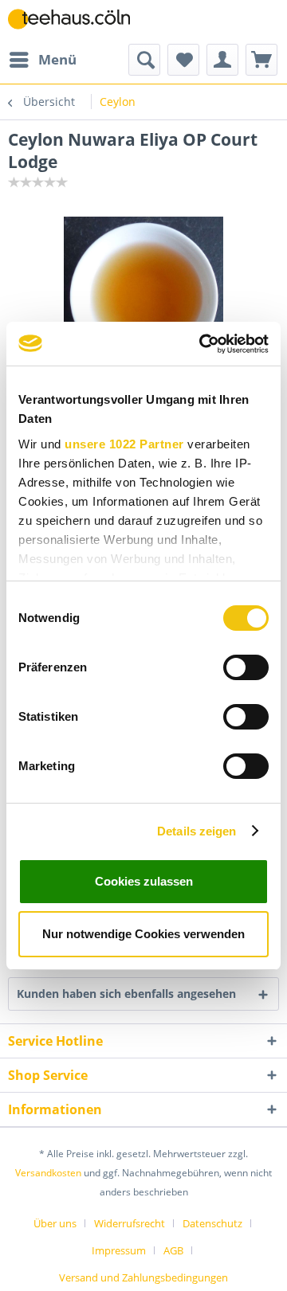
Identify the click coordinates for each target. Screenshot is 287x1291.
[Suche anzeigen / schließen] (144, 60)
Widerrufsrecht (129, 1223)
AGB (173, 1250)
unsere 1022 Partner (124, 444)
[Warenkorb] (261, 60)
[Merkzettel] (183, 60)
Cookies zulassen (144, 881)
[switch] (246, 667)
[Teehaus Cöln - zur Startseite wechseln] (76, 22)
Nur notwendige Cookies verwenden (143, 934)
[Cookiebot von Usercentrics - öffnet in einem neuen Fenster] (202, 344)
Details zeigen (196, 831)
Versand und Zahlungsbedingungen (143, 1277)
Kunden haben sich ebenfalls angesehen (126, 993)
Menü (57, 59)
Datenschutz (212, 1223)
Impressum (119, 1250)
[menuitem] (42, 60)
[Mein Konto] (222, 60)
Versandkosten (48, 1173)
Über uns (55, 1223)
